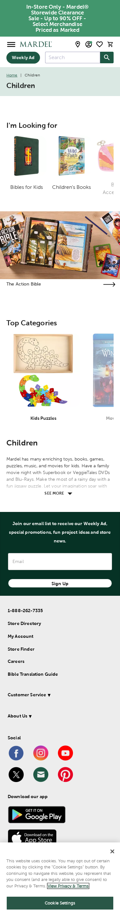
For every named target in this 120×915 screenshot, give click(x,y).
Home (12, 75)
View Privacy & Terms (68, 886)
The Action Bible (23, 283)
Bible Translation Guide (33, 674)
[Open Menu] (11, 44)
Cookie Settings (60, 903)
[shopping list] (99, 44)
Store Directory (24, 623)
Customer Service (27, 694)
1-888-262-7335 (25, 610)
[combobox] (72, 57)
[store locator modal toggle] (78, 44)
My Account (21, 636)
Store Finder (21, 649)
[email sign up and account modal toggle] (88, 44)
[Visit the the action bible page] (109, 284)
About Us (17, 715)
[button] (59, 696)
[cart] (110, 44)
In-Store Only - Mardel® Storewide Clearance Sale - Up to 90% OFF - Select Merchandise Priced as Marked (57, 18)
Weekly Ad (23, 57)
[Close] (112, 851)
